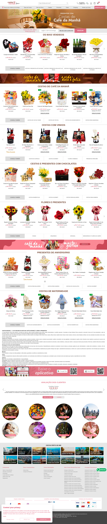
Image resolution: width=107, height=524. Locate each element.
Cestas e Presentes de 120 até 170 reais (72, 69)
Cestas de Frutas (53, 120)
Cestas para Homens (92, 197)
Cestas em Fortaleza (22, 461)
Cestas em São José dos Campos (96, 452)
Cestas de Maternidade (53, 291)
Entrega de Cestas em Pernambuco (92, 487)
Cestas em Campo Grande (67, 461)
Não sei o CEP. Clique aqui (66, 30)
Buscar (80, 30)
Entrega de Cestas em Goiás (90, 490)
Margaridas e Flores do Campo (92, 236)
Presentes (58, 7)
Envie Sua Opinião (48, 397)
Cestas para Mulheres (72, 197)
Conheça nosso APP (68, 474)
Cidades (50, 7)
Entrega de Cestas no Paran (91, 478)
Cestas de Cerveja (34, 158)
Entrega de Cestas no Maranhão (91, 484)
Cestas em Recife (67, 453)
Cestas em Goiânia (10, 462)
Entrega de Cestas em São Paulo (91, 471)
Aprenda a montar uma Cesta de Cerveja (72, 483)
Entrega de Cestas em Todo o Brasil (92, 470)
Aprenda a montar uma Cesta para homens (72, 479)
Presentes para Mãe (92, 158)
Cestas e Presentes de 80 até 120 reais (53, 69)
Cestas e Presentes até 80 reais (34, 68)
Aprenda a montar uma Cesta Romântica (72, 478)
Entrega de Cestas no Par (90, 482)
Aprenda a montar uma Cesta (70, 476)
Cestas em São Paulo (9, 452)
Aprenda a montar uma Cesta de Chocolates (73, 490)
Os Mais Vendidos (53, 35)
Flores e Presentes (53, 202)
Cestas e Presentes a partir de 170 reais (92, 69)
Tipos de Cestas (28, 7)
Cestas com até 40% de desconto (71, 471)
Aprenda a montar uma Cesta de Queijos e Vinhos (72, 482)
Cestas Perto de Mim (53, 445)
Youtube (19, 504)
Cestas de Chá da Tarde (34, 120)
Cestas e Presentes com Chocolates (53, 163)
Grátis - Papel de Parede (69, 493)
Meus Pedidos (46, 474)
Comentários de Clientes (69, 491)
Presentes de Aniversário (53, 252)
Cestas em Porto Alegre (81, 452)
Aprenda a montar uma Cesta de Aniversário (73, 485)
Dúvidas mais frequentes (49, 470)
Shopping (75, 7)
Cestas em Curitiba (53, 462)
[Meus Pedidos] (95, 3)
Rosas (34, 236)
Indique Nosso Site (6, 476)
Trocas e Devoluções (48, 476)
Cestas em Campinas (22, 452)
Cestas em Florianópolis (37, 461)
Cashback (87, 3)
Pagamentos (5, 478)
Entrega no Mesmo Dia (68, 470)
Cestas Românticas (34, 197)
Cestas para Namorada (92, 120)
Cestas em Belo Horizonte (95, 461)
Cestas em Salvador (36, 452)
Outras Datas (25, 470)
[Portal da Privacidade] (51, 502)
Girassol (72, 236)
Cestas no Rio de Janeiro (52, 452)
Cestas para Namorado (91, 324)
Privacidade (5, 473)
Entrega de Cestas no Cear (90, 486)
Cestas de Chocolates (72, 286)
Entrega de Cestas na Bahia (90, 489)
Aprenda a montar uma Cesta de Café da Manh (73, 488)
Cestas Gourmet (53, 158)
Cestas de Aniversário (53, 324)
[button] (52, 27)
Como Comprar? (47, 478)
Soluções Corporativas (7, 471)
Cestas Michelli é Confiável (8, 474)
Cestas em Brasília (82, 462)
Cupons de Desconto (68, 473)
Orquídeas (53, 236)
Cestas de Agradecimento (72, 120)
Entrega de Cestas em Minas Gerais (92, 474)
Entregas (45, 473)
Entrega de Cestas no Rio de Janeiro (92, 473)
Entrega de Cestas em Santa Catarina (92, 479)
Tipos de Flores (40, 7)
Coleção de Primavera (27, 471)
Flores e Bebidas (73, 158)
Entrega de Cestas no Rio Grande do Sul (93, 481)
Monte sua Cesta (86, 7)
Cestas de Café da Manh (53, 86)
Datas (67, 7)
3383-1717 (82, 3)
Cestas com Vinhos (53, 125)
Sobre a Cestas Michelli (7, 470)
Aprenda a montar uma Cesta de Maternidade (73, 487)
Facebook (10, 504)
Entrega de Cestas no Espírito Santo (92, 476)
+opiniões (59, 397)
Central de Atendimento (48, 471)
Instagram (28, 504)
